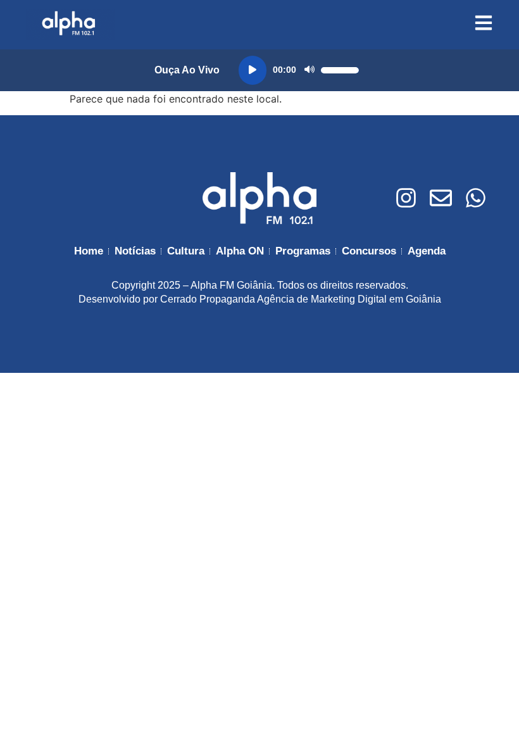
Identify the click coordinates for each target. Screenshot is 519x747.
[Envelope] (441, 198)
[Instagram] (406, 198)
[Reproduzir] (252, 70)
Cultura (185, 251)
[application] (299, 70)
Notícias (135, 251)
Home (88, 251)
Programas (302, 251)
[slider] (340, 70)
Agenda (427, 251)
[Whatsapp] (476, 198)
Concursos (369, 251)
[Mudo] (309, 70)
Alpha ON (240, 251)
